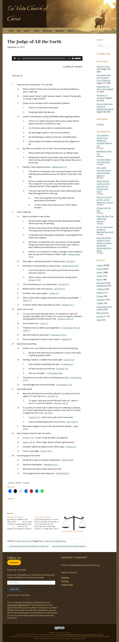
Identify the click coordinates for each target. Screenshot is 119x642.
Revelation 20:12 (51, 464)
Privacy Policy (67, 584)
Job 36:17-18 (28, 437)
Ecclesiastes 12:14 (64, 384)
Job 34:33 (48, 413)
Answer (100, 265)
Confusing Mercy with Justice (72, 531)
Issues (99, 276)
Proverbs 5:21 (67, 364)
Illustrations (47, 31)
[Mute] (73, 58)
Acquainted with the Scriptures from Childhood (103, 78)
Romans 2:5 (71, 446)
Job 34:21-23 (69, 359)
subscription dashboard (17, 605)
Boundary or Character (102, 96)
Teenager (101, 299)
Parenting (101, 283)
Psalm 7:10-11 (46, 451)
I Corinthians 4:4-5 (55, 373)
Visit (18, 31)
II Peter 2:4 (53, 293)
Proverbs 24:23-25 (65, 319)
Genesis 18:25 (67, 460)
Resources (60, 31)
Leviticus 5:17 (34, 417)
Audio (18, 541)
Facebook (14, 562)
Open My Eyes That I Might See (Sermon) (105, 219)
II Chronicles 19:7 (69, 328)
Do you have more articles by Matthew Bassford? (105, 107)
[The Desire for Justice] (48, 523)
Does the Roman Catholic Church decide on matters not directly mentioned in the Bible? (104, 244)
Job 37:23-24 (59, 289)
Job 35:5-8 (70, 261)
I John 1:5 (44, 323)
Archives (100, 124)
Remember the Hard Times (103, 87)
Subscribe (14, 589)
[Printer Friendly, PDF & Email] (18, 483)
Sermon (25, 541)
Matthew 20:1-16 (59, 167)
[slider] (78, 58)
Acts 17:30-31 (72, 422)
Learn (26, 31)
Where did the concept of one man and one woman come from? (103, 186)
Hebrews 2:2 (66, 339)
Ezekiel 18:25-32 (62, 473)
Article (99, 269)
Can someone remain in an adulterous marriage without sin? (104, 140)
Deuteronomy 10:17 (70, 266)
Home (11, 31)
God (41, 541)
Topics (36, 31)
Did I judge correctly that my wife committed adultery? (104, 171)
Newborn (101, 292)
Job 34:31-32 (52, 396)
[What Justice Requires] (20, 523)
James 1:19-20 (29, 442)
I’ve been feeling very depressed (104, 160)
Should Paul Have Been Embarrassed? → (69, 546)
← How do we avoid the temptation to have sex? (28, 546)
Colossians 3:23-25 (58, 335)
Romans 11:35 (35, 280)
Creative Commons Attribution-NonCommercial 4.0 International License (79, 635)
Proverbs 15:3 (62, 368)
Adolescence (102, 285)
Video (99, 320)
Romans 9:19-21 (61, 403)
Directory (65, 577)
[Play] (15, 58)
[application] (47, 58)
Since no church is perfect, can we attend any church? (105, 200)
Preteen (100, 296)
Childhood (101, 289)
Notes (99, 279)
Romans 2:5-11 (68, 305)
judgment (48, 541)
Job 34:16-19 (63, 284)
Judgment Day (60, 541)
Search (70, 31)
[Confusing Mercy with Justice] (73, 523)
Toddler (100, 303)
